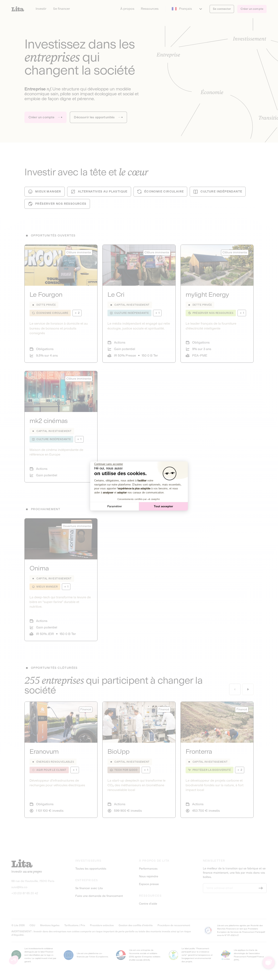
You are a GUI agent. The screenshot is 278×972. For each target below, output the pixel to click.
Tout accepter (163, 506)
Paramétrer (114, 506)
